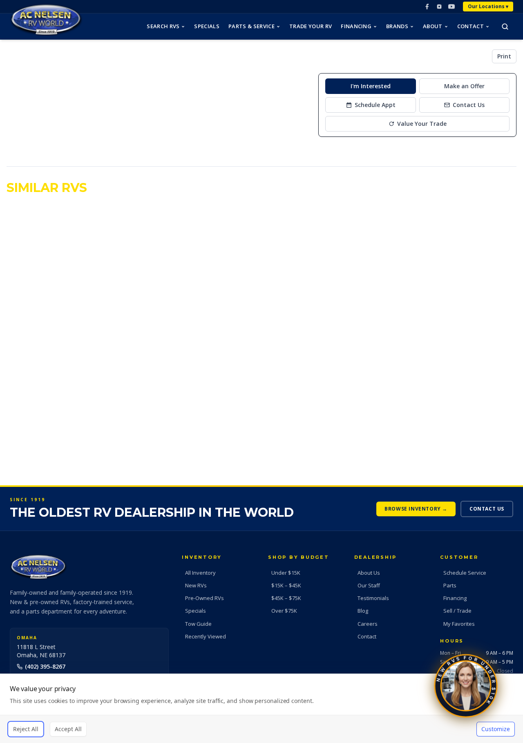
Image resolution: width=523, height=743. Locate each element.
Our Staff (369, 585)
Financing (356, 26)
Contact (470, 26)
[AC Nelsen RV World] (46, 19)
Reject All (25, 729)
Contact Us (486, 508)
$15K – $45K (286, 585)
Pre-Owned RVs (204, 598)
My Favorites (459, 623)
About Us (369, 572)
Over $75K (284, 610)
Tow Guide (198, 623)
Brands (397, 26)
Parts (449, 585)
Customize (495, 729)
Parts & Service (251, 26)
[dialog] (261, 708)
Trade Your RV (310, 26)
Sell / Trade (457, 610)
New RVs (196, 585)
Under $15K (285, 572)
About (433, 26)
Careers (368, 623)
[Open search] (505, 26)
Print (504, 56)
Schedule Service (464, 572)
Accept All (68, 729)
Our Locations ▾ (488, 6)
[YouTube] (451, 6)
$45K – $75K (286, 598)
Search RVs (163, 26)
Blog (363, 610)
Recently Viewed (205, 636)
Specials (206, 26)
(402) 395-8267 (45, 666)
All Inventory (200, 572)
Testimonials (373, 598)
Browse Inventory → (415, 508)
